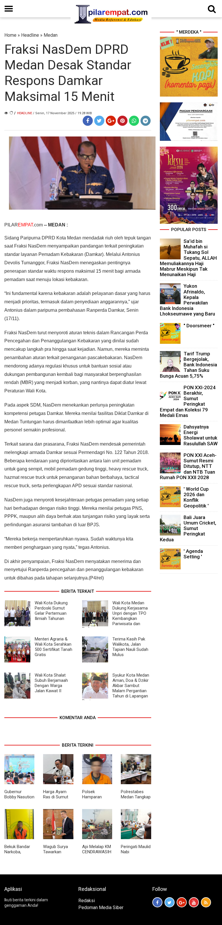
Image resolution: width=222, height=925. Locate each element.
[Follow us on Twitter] (169, 902)
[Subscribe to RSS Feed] (206, 902)
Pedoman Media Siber (100, 907)
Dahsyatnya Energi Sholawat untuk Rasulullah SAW (201, 435)
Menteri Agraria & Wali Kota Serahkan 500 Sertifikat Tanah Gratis (53, 646)
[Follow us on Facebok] (157, 902)
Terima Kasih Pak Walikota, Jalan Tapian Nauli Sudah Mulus (130, 646)
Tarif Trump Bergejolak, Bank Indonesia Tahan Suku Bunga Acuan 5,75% (188, 365)
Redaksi (86, 900)
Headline (30, 35)
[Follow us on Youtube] (194, 902)
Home (10, 35)
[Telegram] (145, 121)
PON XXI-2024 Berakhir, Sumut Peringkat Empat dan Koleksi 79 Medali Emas (188, 401)
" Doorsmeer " (199, 325)
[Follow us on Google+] (182, 902)
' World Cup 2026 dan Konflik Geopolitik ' (196, 497)
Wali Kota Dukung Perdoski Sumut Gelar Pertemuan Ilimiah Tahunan (51, 610)
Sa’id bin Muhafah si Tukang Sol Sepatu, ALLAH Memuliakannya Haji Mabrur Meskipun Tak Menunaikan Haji (188, 257)
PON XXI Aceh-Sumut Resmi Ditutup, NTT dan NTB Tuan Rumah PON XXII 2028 (188, 466)
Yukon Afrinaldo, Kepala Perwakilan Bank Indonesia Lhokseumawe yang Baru (187, 300)
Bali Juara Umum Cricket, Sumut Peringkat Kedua (188, 528)
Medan (51, 35)
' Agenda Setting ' (193, 554)
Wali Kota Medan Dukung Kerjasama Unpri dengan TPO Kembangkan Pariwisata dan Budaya (115, 616)
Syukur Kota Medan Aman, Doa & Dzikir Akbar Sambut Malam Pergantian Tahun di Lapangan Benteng (115, 688)
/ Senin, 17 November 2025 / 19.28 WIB (62, 113)
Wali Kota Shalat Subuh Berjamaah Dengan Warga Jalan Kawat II (51, 683)
